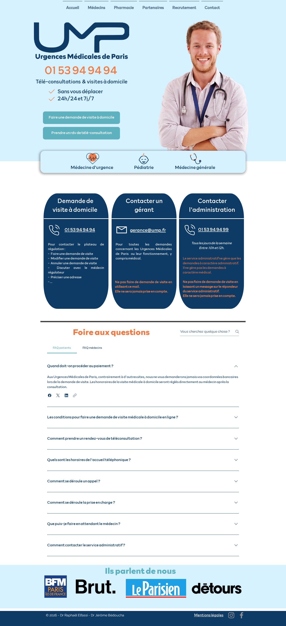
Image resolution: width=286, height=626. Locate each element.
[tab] (62, 347)
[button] (81, 117)
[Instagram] (231, 615)
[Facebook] (241, 615)
